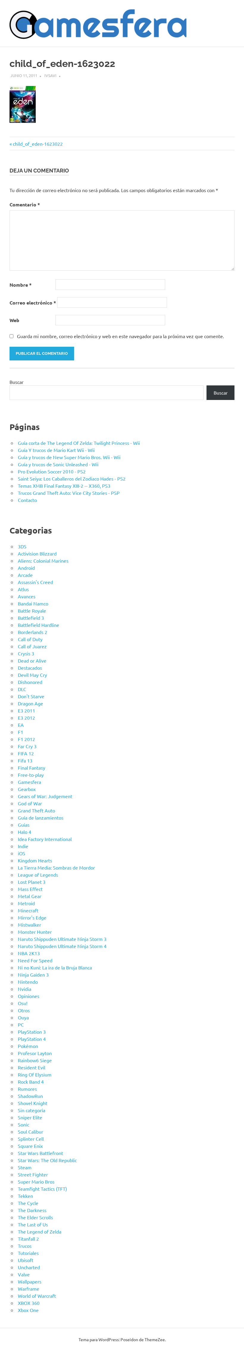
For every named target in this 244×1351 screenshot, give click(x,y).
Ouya (23, 1017)
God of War (30, 803)
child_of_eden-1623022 (37, 144)
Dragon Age (30, 703)
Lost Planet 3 (32, 882)
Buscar (17, 382)
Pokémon (28, 1046)
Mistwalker (29, 925)
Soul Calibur (30, 1132)
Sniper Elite (30, 1117)
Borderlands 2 (32, 632)
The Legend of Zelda (39, 1231)
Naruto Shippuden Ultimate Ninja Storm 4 (62, 946)
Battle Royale (32, 610)
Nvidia (24, 989)
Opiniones (28, 996)
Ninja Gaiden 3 (33, 974)
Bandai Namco (33, 603)
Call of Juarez (32, 646)
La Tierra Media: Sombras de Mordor (56, 867)
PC (21, 1024)
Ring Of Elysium (34, 1074)
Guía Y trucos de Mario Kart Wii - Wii (56, 450)
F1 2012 (26, 739)
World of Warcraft (37, 1296)
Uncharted (29, 1267)
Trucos (25, 1246)
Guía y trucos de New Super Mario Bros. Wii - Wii (69, 457)
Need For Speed (35, 960)
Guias (23, 825)
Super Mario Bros (36, 1181)
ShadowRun (30, 1096)
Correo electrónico (33, 302)
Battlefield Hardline (38, 625)
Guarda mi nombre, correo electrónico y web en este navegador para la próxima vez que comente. (120, 336)
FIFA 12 (26, 753)
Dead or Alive (32, 660)
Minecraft (28, 910)
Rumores (27, 1089)
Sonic (23, 1124)
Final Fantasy (31, 768)
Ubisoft (25, 1260)
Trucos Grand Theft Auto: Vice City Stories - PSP (69, 493)
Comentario (25, 204)
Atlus (23, 589)
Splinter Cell (31, 1139)
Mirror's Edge (32, 917)
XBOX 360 (29, 1303)
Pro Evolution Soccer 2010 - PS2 (52, 471)
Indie (23, 846)
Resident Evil (31, 1067)
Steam (25, 1167)
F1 (20, 732)
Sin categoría (31, 1110)
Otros (24, 1010)
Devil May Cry (32, 675)
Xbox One (28, 1310)
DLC (22, 689)
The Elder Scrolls (35, 1217)
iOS (21, 853)
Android (26, 568)
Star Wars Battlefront (40, 1153)
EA (21, 725)
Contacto (27, 500)
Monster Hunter (35, 932)
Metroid (26, 903)
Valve (24, 1274)
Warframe (28, 1289)
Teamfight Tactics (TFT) (42, 1189)
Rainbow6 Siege (35, 1060)
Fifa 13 (25, 760)
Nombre (21, 285)
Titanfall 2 (28, 1239)
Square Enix (30, 1146)
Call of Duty (30, 639)
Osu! (22, 1003)
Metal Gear (29, 896)
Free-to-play (31, 775)
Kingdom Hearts (35, 860)
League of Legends (38, 875)
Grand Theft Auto (36, 810)
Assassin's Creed (35, 582)
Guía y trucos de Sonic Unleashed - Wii (58, 464)
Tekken (25, 1196)
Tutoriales (28, 1253)
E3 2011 (26, 710)
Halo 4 (24, 832)
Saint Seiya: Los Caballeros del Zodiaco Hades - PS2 (72, 478)
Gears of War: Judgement (45, 796)
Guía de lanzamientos (40, 817)
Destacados (30, 668)
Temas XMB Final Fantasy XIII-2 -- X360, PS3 (64, 486)
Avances (26, 596)
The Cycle (28, 1203)
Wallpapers (29, 1281)
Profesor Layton (35, 1053)
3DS (22, 546)
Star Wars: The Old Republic (47, 1160)
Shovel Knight (32, 1103)
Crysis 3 (26, 653)
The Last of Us (33, 1224)
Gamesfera (29, 782)
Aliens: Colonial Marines (43, 561)
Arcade (25, 575)
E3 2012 (26, 718)
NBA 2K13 (29, 953)
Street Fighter (33, 1174)
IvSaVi (50, 75)
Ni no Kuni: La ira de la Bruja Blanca (55, 967)
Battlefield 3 (31, 618)
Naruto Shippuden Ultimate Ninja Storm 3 (62, 939)
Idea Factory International (45, 839)
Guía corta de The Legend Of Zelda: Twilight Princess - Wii (79, 443)
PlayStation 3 (32, 1032)
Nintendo (28, 982)
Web (14, 320)
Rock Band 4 (31, 1082)
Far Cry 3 (27, 746)
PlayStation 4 (32, 1039)
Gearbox (27, 789)
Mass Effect (30, 889)
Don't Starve (31, 696)
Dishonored (30, 682)
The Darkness (32, 1210)
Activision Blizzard (37, 553)
